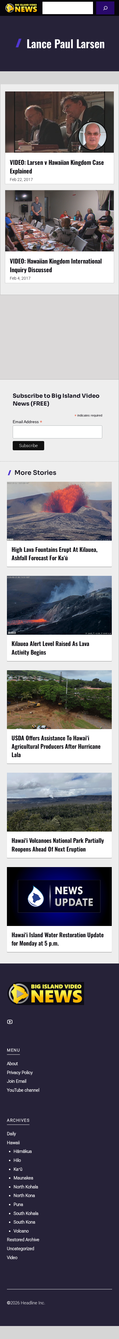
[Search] (105, 7)
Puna (18, 1204)
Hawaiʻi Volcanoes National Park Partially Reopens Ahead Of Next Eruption (58, 844)
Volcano (21, 1231)
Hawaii (13, 1142)
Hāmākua (23, 1151)
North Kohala (26, 1186)
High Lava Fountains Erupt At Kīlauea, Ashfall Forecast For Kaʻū (55, 553)
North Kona (24, 1195)
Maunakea (23, 1178)
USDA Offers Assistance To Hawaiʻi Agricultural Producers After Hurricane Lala (56, 746)
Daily (11, 1133)
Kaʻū (18, 1169)
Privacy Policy (20, 1072)
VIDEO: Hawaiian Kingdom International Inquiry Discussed (56, 265)
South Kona (24, 1222)
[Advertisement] (59, 336)
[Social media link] (10, 1022)
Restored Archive (23, 1239)
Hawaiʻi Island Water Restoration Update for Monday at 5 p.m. (58, 938)
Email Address (27, 422)
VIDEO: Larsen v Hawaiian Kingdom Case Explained (57, 166)
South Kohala (26, 1213)
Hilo (17, 1160)
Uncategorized (20, 1248)
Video (12, 1257)
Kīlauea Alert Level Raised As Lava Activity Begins (50, 647)
